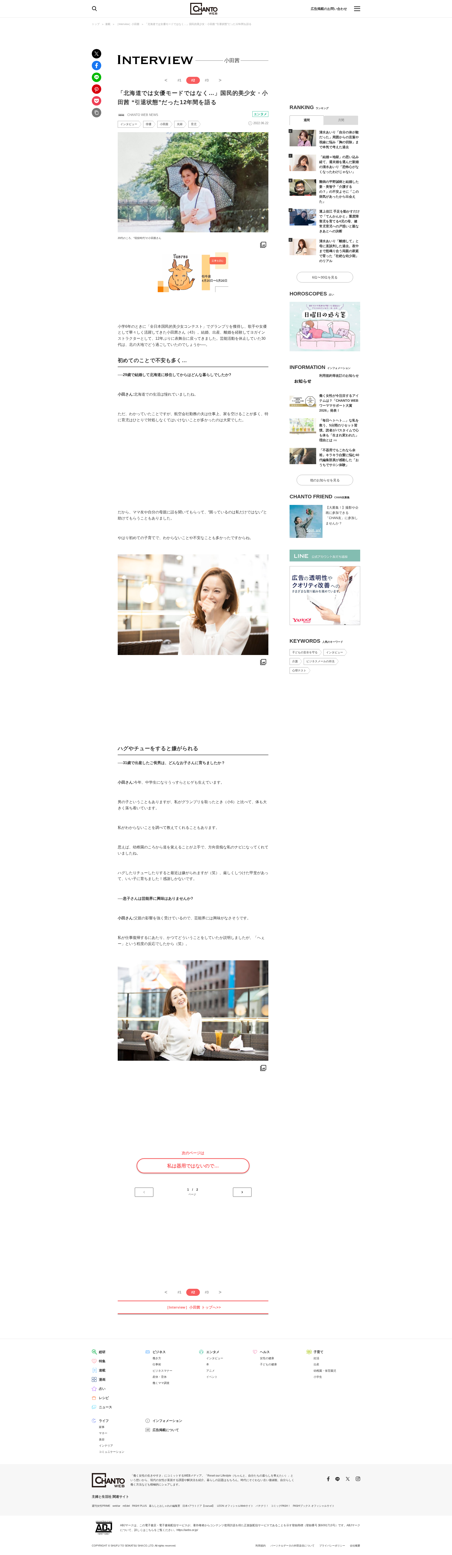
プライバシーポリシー (332, 1545)
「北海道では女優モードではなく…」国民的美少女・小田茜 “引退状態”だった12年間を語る (198, 24)
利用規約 (260, 1545)
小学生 (318, 1377)
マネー (103, 1433)
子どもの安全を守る (305, 652)
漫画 (102, 1379)
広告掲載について (166, 1430)
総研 (102, 1352)
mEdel (126, 1505)
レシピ (104, 1398)
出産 (316, 1364)
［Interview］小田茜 (127, 24)
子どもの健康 (268, 1364)
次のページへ (242, 1192)
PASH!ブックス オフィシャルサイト (314, 1505)
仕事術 (157, 1364)
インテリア (106, 1445)
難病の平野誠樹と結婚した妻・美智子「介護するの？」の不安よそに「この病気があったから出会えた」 (339, 191)
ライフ (104, 1421)
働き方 (157, 1358)
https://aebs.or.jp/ (187, 1530)
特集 (102, 1361)
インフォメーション (167, 1421)
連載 (107, 24)
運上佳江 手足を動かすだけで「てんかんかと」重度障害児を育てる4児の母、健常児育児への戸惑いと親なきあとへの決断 (339, 221)
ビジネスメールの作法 (320, 661)
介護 (295, 661)
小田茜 (164, 124)
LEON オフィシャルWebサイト (235, 1505)
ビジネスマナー (162, 1370)
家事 (102, 1427)
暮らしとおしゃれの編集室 (164, 1505)
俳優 (148, 124)
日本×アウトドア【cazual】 (198, 1505)
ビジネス (159, 1352)
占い (102, 1389)
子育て (318, 1352)
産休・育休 (160, 1377)
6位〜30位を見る (325, 277)
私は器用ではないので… (193, 1165)
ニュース (105, 1407)
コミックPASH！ (281, 1505)
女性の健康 (267, 1358)
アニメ (210, 1370)
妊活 (316, 1358)
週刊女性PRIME (101, 1505)
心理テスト (299, 670)
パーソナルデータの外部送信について (292, 1545)
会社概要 (355, 1545)
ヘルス (265, 1352)
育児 (194, 124)
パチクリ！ (262, 1505)
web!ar (116, 1505)
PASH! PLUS (139, 1505)
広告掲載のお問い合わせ (329, 9)
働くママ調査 (161, 1383)
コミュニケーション (111, 1451)
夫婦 (179, 124)
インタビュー (128, 124)
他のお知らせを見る (325, 480)
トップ (96, 24)
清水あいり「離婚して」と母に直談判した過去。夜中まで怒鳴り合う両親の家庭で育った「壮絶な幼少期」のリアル (339, 251)
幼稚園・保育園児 (325, 1370)
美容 (102, 1439)
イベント (212, 1377)
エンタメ (260, 114)
